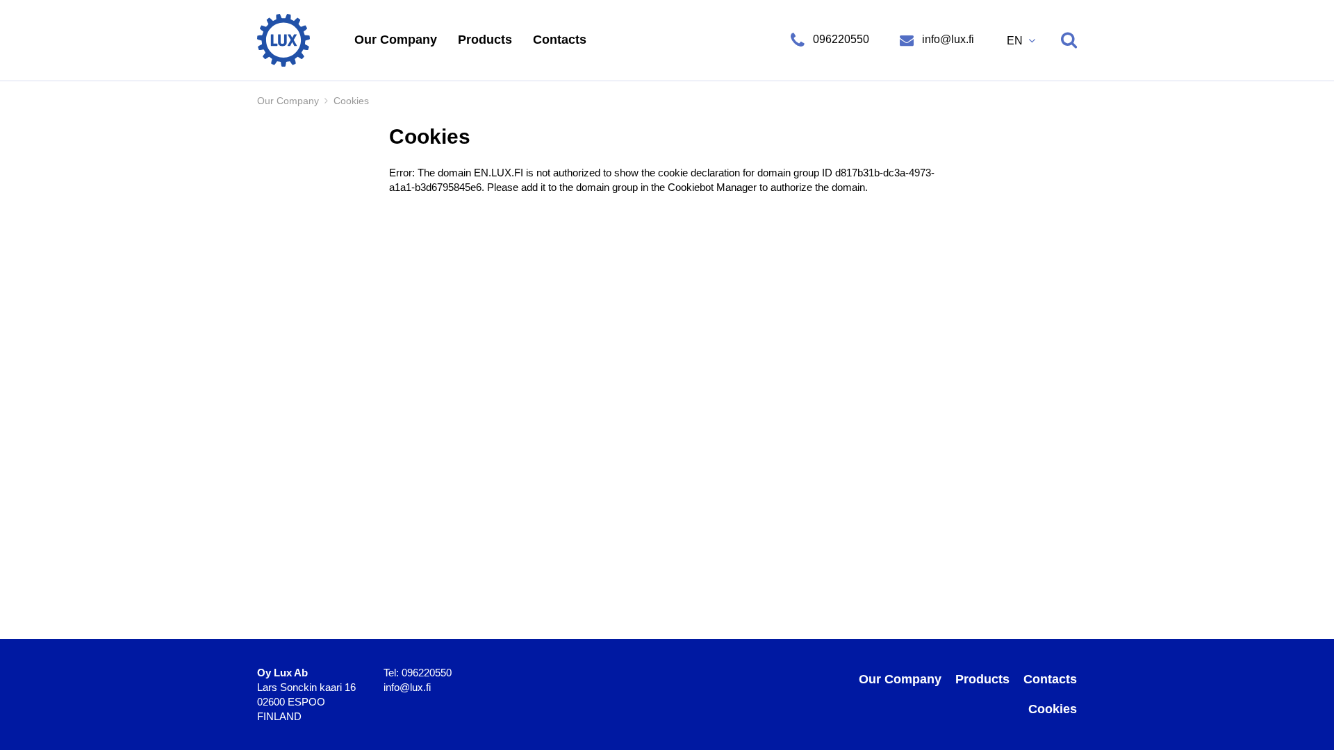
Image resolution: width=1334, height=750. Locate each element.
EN (1016, 41)
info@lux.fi (946, 39)
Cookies (1052, 709)
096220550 (841, 39)
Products (485, 40)
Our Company (395, 40)
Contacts (559, 40)
